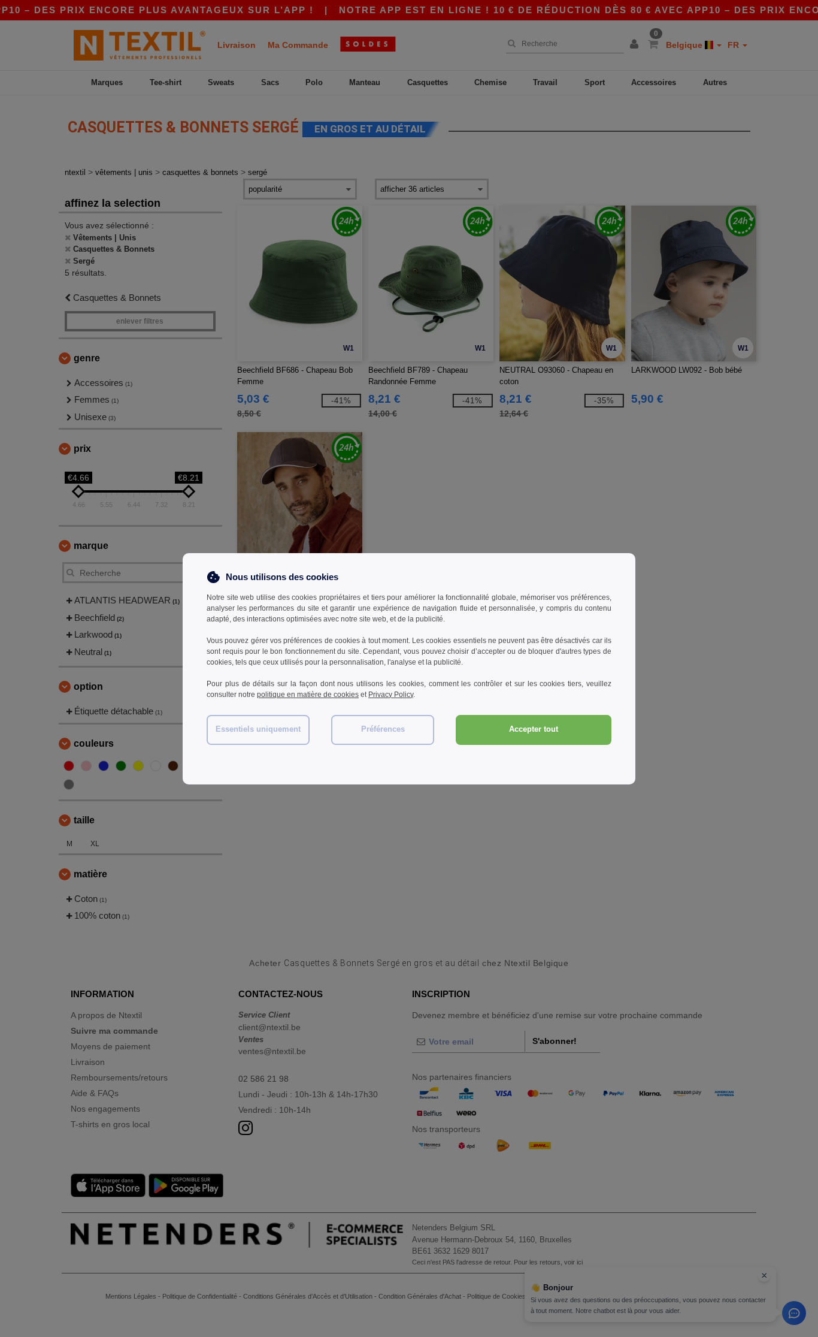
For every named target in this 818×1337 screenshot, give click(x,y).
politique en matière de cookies (308, 694)
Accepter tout (533, 729)
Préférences (383, 729)
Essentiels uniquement (258, 729)
